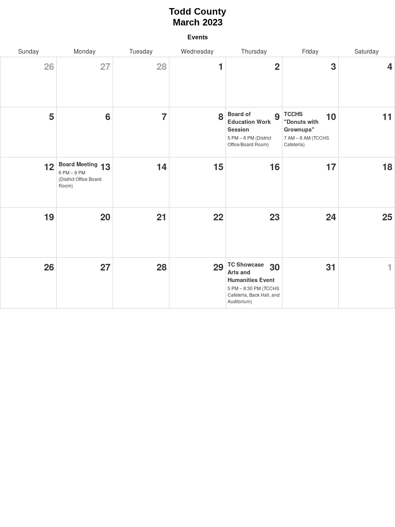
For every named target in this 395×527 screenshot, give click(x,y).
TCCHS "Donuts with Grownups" (301, 121)
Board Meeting (78, 164)
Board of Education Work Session (249, 121)
